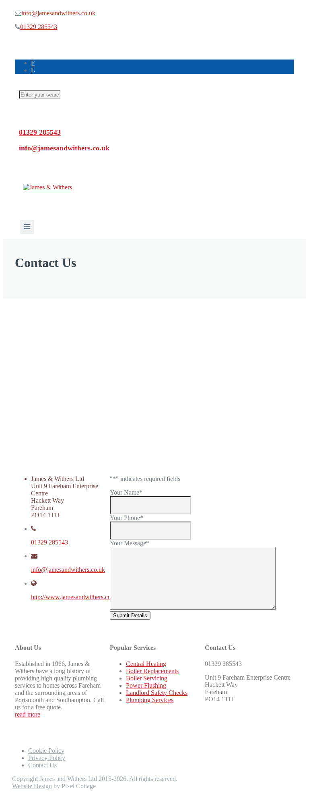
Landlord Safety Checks (156, 692)
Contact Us (42, 765)
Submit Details (130, 615)
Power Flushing (146, 685)
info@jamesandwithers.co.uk (58, 13)
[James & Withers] (47, 187)
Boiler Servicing (146, 678)
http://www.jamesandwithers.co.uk (75, 597)
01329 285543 (38, 26)
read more (27, 714)
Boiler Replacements (152, 671)
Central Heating (146, 663)
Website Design (32, 786)
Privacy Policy (46, 757)
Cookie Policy (46, 750)
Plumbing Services (149, 699)
